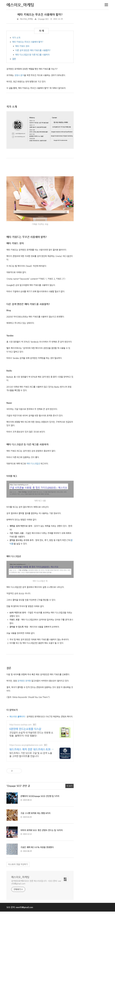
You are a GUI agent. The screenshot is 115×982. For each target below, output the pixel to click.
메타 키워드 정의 (22, 46)
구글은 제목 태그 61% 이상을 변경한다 (37, 847)
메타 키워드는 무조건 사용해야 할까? (40, 14)
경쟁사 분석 (19, 75)
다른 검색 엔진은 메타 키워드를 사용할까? (33, 50)
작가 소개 (16, 37)
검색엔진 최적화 (24, 681)
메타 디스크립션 (33, 463)
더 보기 (69, 786)
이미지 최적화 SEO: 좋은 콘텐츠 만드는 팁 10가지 (41, 830)
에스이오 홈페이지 (17, 716)
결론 (14, 59)
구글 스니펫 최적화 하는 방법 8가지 (35, 813)
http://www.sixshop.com (20, 724)
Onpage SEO (43, 19)
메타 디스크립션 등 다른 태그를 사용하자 (32, 55)
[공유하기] (15, 771)
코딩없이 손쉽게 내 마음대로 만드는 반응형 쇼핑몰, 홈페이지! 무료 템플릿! (31, 734)
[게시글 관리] (18, 771)
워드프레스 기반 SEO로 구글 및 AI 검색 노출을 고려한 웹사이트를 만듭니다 (30, 754)
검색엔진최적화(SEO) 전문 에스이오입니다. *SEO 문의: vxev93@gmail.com (36, 882)
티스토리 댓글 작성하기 (18, 864)
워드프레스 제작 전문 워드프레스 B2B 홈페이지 (31, 749)
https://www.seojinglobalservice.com (26, 745)
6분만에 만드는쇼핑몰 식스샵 (25, 728)
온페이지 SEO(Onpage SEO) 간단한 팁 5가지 (39, 796)
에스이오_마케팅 (20, 877)
